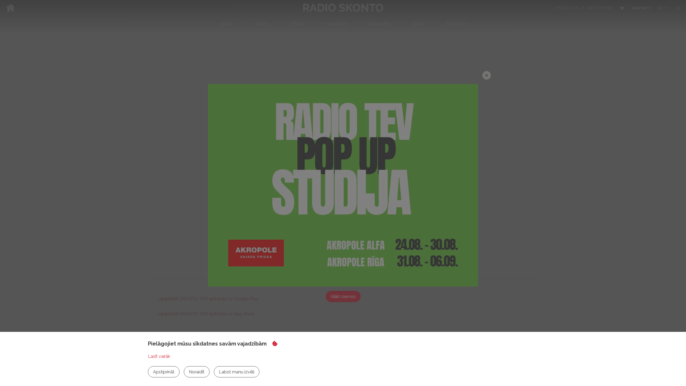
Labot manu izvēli (236, 371)
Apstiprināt (163, 371)
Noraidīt (196, 371)
